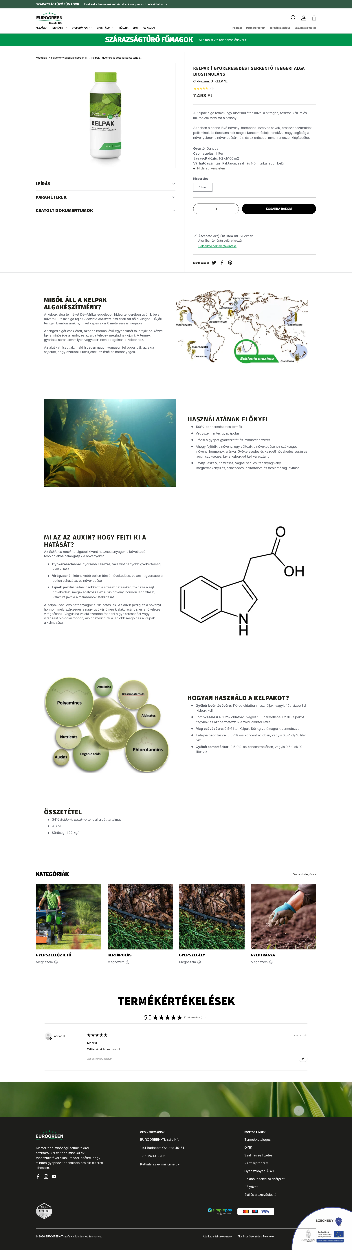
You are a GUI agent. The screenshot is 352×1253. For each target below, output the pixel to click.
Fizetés (255, 222)
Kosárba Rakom (279, 208)
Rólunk (123, 27)
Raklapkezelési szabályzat (264, 1179)
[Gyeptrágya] (283, 916)
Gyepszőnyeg (80, 27)
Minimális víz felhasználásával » (223, 40)
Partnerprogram (255, 27)
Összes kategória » (304, 874)
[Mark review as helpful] (303, 1059)
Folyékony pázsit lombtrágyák (69, 57)
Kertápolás (119, 955)
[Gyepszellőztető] (68, 916)
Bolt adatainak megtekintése (217, 246)
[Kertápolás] (140, 916)
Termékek (57, 27)
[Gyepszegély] (212, 916)
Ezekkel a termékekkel (99, 4)
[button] (314, 18)
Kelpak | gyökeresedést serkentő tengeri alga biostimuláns (117, 57)
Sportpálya (103, 27)
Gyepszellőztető (53, 955)
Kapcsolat (149, 27)
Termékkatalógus (280, 27)
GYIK (248, 1147)
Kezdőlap (41, 27)
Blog (135, 27)
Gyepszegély (192, 955)
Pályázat (251, 1187)
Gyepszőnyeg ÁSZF (259, 1171)
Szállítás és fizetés (305, 27)
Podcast (237, 27)
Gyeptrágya (263, 955)
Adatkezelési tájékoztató (217, 1236)
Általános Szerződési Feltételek (256, 1236)
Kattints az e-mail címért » (159, 1164)
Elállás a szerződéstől (260, 1195)
